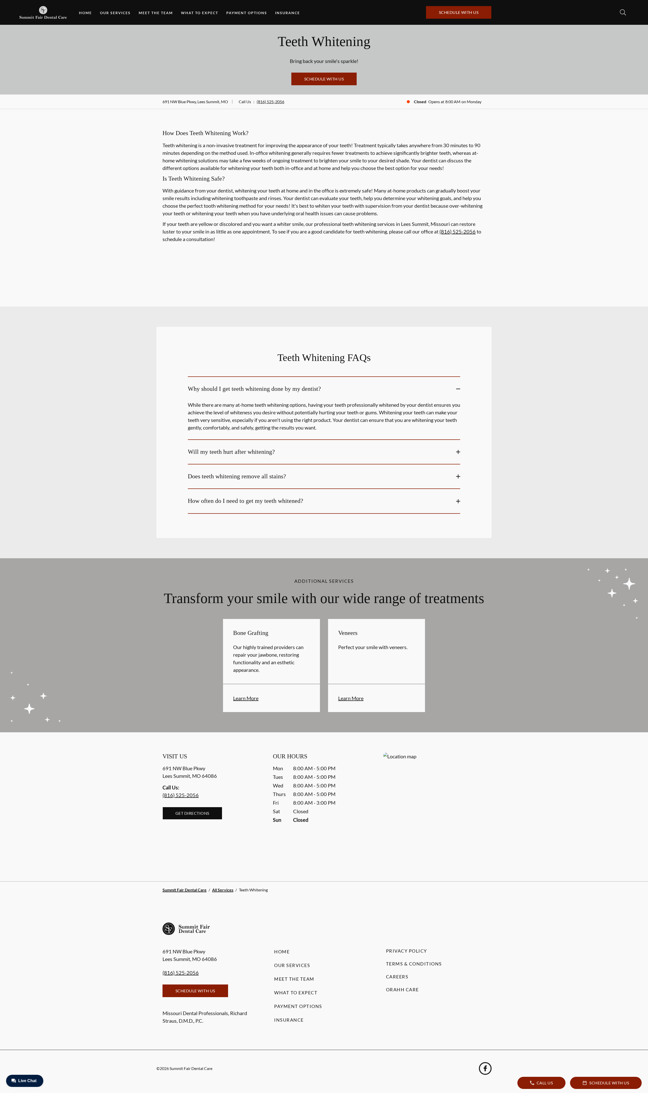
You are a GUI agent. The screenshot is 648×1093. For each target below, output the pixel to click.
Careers (397, 976)
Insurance (287, 13)
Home (85, 13)
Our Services (115, 13)
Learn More (245, 698)
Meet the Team (156, 13)
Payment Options (246, 13)
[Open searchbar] (623, 12)
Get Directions (192, 813)
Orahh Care (402, 989)
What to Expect (199, 13)
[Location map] (434, 807)
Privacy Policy (406, 951)
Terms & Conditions (414, 964)
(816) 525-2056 (270, 101)
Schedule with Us (459, 12)
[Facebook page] (485, 1068)
